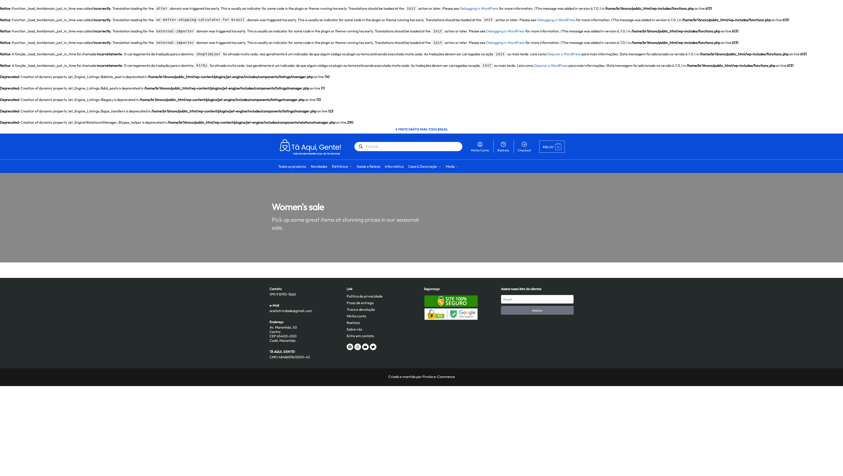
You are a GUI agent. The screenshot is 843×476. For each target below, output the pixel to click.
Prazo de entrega (360, 303)
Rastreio (503, 150)
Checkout (524, 150)
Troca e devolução (361, 309)
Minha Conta (480, 150)
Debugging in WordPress (479, 8)
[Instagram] (357, 347)
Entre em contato (360, 336)
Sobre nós (354, 329)
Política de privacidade (365, 296)
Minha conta (356, 316)
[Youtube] (365, 347)
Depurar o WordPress (564, 54)
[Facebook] (350, 347)
